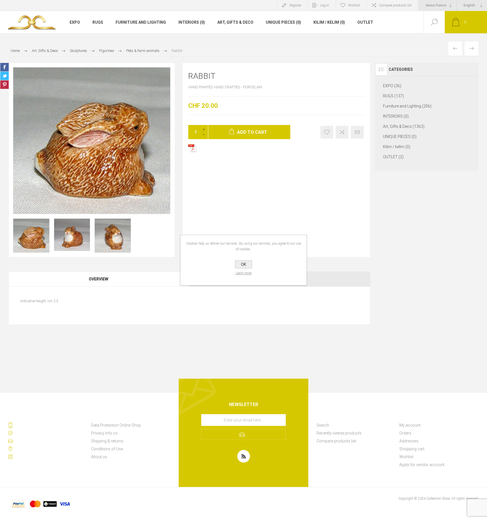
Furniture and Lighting (141, 22)
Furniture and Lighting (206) (407, 106)
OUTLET (365, 22)
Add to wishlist (326, 132)
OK (243, 264)
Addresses (409, 441)
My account (409, 425)
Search (322, 425)
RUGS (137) (393, 96)
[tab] (98, 279)
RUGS (97, 22)
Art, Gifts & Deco (235, 22)
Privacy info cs (104, 433)
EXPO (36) (392, 86)
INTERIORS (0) (191, 22)
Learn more (244, 273)
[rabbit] (471, 48)
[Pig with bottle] (455, 48)
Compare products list (395, 5)
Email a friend (357, 132)
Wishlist (406, 457)
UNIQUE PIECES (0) (283, 22)
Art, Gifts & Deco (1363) (403, 126)
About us (99, 457)
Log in (324, 5)
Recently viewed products (339, 433)
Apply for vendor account (421, 464)
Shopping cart (411, 449)
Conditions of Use (107, 449)
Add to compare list (342, 132)
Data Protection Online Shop (116, 425)
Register (295, 5)
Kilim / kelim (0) (329, 22)
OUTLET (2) (393, 157)
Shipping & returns (107, 441)
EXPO (75, 22)
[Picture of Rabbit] (31, 235)
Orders (405, 433)
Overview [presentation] (98, 279)
